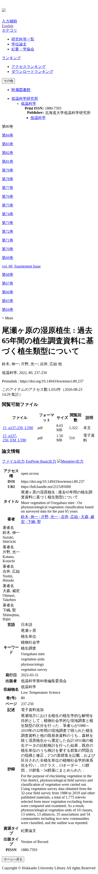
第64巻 (7, 309)
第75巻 (7, 205)
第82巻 (7, 153)
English (7, 26)
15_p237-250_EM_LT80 (14, 438)
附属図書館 (20, 90)
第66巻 (7, 292)
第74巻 (7, 214)
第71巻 (7, 240)
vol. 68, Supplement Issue (21, 266)
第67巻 (7, 283)
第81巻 (7, 161)
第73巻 (7, 223)
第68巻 (7, 274)
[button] (9, 30)
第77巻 (7, 188)
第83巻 (7, 144)
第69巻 (7, 258)
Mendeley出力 (72, 461)
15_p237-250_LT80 (18, 428)
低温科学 (28, 103)
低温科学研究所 (24, 99)
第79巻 (7, 170)
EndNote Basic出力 (41, 461)
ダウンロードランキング (32, 72)
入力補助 (9, 21)
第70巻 (7, 249)
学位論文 (19, 44)
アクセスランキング (28, 67)
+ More (7, 318)
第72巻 (7, 231)
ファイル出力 (13, 461)
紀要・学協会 (22, 49)
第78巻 (7, 179)
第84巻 (7, 135)
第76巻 (7, 196)
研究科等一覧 (22, 39)
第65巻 (7, 301)
